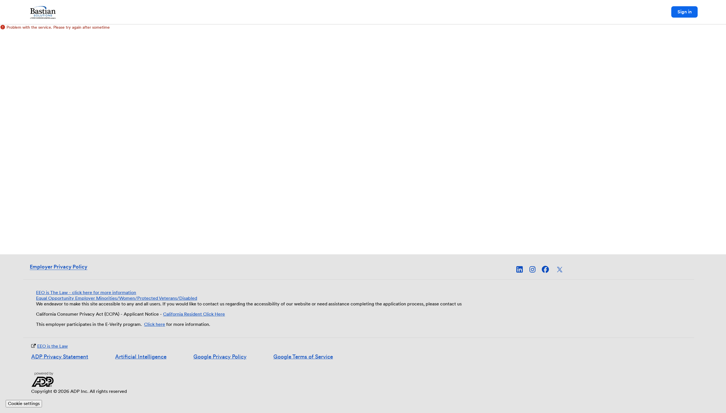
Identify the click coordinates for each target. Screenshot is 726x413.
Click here (154, 324)
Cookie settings (24, 403)
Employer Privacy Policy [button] (58, 267)
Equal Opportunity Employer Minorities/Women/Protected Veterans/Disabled (116, 298)
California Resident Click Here (194, 314)
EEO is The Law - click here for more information (86, 292)
